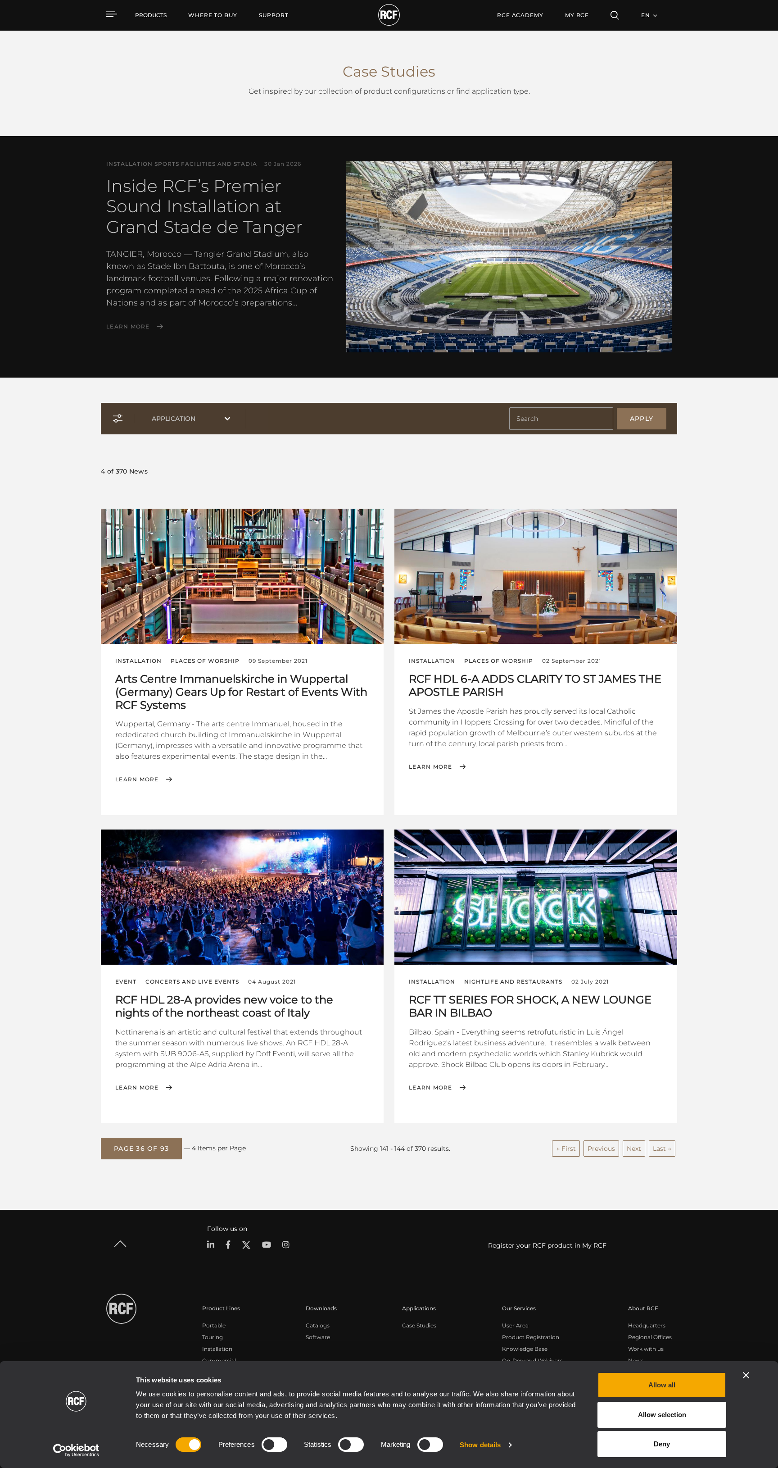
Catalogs (318, 1325)
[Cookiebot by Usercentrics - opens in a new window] (76, 1450)
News (635, 1360)
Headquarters (646, 1325)
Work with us (646, 1348)
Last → (662, 1148)
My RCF (577, 15)
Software (318, 1337)
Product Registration (530, 1337)
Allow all (661, 1385)
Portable (214, 1325)
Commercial (219, 1360)
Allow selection (662, 1414)
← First (566, 1148)
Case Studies (419, 1325)
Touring (212, 1337)
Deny (662, 1444)
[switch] (274, 1444)
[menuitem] (212, 15)
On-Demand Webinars (532, 1360)
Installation (217, 1348)
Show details (480, 1445)
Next (634, 1148)
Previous (601, 1148)
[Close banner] (746, 1375)
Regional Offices (650, 1337)
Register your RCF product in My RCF (547, 1245)
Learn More (128, 327)
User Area (515, 1325)
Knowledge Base (524, 1348)
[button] (141, 1148)
